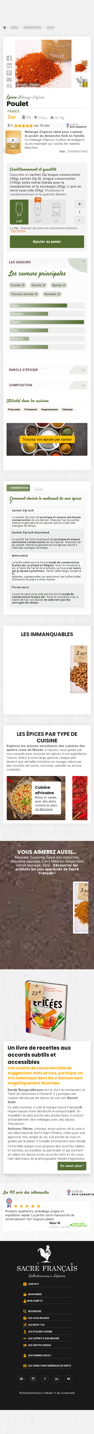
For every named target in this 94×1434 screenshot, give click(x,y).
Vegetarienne (49, 409)
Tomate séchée (22, 294)
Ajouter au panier (47, 242)
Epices (14, 27)
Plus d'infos (18, 231)
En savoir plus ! (72, 1166)
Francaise (14, 409)
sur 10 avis (42, 126)
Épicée (57, 285)
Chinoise (67, 409)
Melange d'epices (32, 27)
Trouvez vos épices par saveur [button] (47, 439)
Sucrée (36, 285)
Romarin (50, 294)
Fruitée (16, 285)
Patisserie (30, 409)
